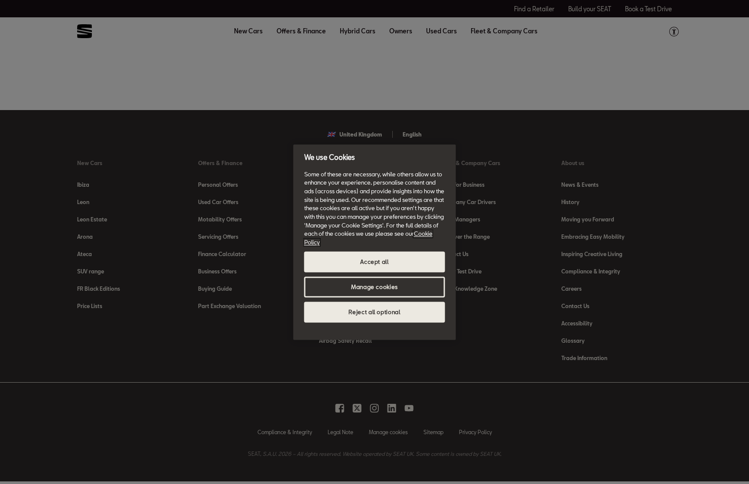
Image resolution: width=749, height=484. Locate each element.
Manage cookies (374, 286)
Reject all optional (374, 312)
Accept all (374, 261)
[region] (374, 242)
